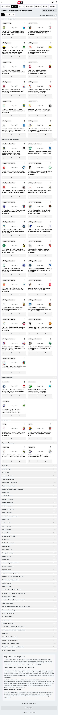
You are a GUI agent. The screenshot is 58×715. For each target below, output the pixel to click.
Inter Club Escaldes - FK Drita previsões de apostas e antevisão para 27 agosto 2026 (40, 230)
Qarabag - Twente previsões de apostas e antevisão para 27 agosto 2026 (39, 289)
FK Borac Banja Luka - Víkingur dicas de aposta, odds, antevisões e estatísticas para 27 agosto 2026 (39, 211)
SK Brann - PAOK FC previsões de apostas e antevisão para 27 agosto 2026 (39, 191)
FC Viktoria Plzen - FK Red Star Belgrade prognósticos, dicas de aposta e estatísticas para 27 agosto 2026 (39, 91)
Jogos (30, 703)
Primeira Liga (6, 382)
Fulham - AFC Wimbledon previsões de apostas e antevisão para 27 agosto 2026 (13, 455)
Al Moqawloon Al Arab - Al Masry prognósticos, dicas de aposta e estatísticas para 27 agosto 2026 (11, 411)
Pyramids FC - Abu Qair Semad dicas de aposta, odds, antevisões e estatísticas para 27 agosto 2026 (13, 391)
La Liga (4, 424)
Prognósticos (25, 703)
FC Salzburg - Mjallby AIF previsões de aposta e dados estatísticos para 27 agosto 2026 (38, 52)
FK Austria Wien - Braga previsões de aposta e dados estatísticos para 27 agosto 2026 (12, 309)
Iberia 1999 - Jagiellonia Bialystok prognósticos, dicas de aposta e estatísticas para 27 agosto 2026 (37, 72)
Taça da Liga (6, 447)
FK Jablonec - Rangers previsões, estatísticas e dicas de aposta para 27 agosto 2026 (12, 270)
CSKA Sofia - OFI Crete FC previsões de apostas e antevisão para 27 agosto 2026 (39, 110)
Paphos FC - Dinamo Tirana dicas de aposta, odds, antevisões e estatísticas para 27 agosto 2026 (13, 231)
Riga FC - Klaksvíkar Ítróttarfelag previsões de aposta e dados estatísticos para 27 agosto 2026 (40, 270)
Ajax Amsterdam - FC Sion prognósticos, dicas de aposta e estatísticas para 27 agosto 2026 (39, 250)
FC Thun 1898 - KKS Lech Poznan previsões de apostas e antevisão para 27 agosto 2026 (13, 72)
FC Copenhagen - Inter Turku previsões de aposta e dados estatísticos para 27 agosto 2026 (13, 211)
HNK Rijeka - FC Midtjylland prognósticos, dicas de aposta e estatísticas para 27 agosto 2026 (13, 329)
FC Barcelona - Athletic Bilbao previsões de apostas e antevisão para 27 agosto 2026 (39, 433)
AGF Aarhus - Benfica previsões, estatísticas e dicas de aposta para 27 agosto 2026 (12, 91)
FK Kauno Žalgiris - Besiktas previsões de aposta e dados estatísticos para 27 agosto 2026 (39, 32)
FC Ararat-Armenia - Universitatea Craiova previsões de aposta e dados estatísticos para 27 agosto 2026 (13, 130)
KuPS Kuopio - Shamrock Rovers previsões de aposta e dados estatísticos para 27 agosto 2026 (40, 172)
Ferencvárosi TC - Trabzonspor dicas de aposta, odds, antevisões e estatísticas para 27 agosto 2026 (13, 32)
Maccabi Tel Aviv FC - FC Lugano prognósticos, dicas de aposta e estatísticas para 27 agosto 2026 (11, 153)
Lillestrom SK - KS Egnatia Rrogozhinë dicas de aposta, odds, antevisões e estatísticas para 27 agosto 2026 (12, 52)
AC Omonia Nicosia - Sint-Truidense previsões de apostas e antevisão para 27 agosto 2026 (13, 111)
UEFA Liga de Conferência (9, 143)
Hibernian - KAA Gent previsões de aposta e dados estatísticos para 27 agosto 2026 (40, 152)
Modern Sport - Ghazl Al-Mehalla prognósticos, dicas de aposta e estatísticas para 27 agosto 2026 (37, 391)
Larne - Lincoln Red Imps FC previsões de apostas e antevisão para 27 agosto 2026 (13, 191)
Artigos (34, 703)
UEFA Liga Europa (7, 23)
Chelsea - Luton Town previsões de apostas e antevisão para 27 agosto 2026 (39, 455)
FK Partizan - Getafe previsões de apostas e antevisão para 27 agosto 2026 (14, 367)
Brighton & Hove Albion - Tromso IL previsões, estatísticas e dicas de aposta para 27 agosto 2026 (39, 309)
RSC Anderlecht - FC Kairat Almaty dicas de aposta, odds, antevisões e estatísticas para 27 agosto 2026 (40, 130)
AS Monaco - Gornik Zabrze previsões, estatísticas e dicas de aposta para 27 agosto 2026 (12, 290)
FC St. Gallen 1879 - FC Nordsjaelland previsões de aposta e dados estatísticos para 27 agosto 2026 (13, 250)
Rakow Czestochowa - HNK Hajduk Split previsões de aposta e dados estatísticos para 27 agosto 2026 (13, 348)
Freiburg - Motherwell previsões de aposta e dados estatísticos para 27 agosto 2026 (40, 328)
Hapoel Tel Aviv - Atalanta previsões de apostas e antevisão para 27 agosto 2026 (13, 171)
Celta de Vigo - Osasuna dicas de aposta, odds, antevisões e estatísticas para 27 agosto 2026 (13, 433)
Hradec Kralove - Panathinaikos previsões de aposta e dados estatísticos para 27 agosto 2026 (40, 348)
